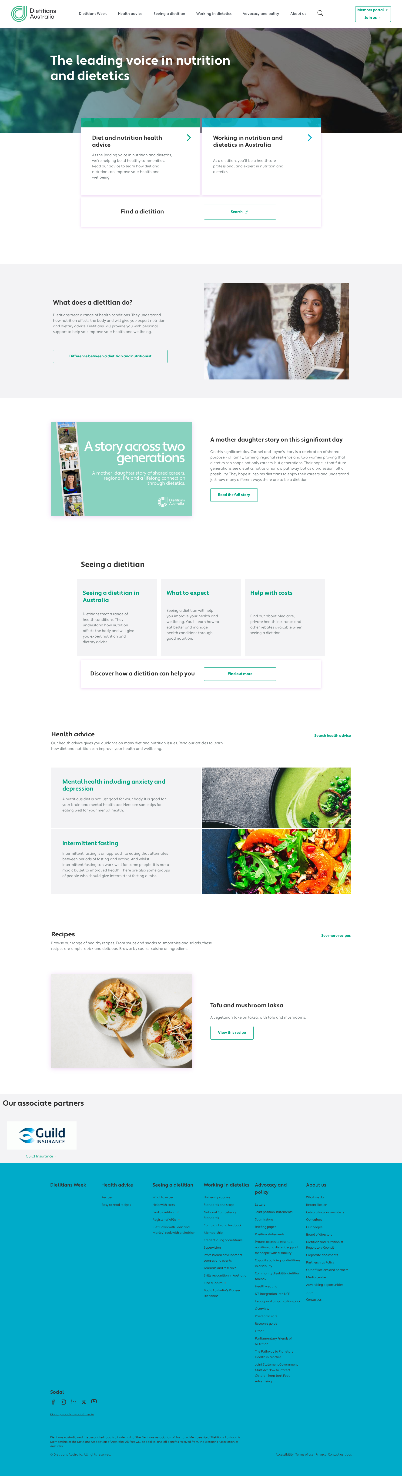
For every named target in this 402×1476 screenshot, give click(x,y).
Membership (213, 1232)
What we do (315, 1197)
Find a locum (213, 1283)
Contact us (314, 1299)
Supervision (212, 1247)
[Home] (33, 9)
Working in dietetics (213, 14)
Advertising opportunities (324, 1285)
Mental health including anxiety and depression (113, 785)
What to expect (188, 593)
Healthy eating (266, 1286)
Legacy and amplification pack (277, 1301)
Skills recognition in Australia (225, 1275)
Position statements (270, 1234)
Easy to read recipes (116, 1205)
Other (259, 1331)
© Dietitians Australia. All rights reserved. (80, 1454)
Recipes (107, 1197)
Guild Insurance (39, 1156)
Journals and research (220, 1268)
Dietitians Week (93, 14)
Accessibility (285, 1454)
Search (237, 212)
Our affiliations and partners (327, 1270)
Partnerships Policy (320, 1262)
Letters (260, 1204)
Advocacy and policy (261, 14)
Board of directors (319, 1234)
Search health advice (332, 736)
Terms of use (304, 1454)
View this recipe (232, 1033)
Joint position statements (273, 1212)
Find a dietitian (164, 1212)
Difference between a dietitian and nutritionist (110, 356)
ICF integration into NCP (272, 1294)
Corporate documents (322, 1255)
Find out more (240, 674)
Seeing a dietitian (169, 14)
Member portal (370, 10)
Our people (314, 1227)
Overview (262, 1308)
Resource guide (266, 1323)
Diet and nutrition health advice (127, 141)
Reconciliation (316, 1205)
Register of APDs (164, 1219)
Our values (314, 1219)
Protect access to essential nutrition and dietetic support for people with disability (276, 1247)
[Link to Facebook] (53, 1404)
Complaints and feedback (222, 1225)
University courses (217, 1197)
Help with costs (271, 593)
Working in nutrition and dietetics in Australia (248, 141)
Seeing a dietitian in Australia (111, 596)
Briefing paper (265, 1227)
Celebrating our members (325, 1212)
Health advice (130, 14)
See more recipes (336, 936)
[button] (320, 14)
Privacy (320, 1454)
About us (298, 14)
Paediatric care (266, 1316)
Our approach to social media (72, 1414)
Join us (371, 18)
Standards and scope (219, 1205)
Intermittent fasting (90, 844)
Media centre (316, 1277)
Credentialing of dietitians (223, 1240)
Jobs (309, 1292)
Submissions (264, 1219)
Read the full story (234, 495)
